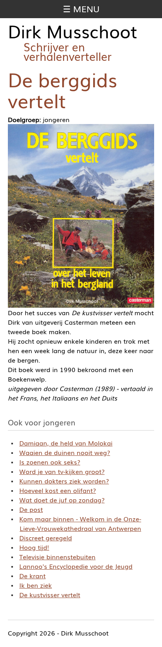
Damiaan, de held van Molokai (65, 443)
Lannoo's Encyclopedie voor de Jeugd (76, 566)
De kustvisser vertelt (49, 594)
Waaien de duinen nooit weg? (64, 452)
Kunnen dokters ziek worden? (64, 480)
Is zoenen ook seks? (49, 461)
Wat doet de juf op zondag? (62, 499)
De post (31, 509)
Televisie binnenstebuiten (57, 556)
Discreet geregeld (45, 537)
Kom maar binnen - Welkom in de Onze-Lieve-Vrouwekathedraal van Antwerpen (80, 523)
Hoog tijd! (34, 547)
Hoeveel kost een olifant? (57, 490)
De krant (32, 575)
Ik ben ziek (35, 585)
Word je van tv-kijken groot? (62, 471)
